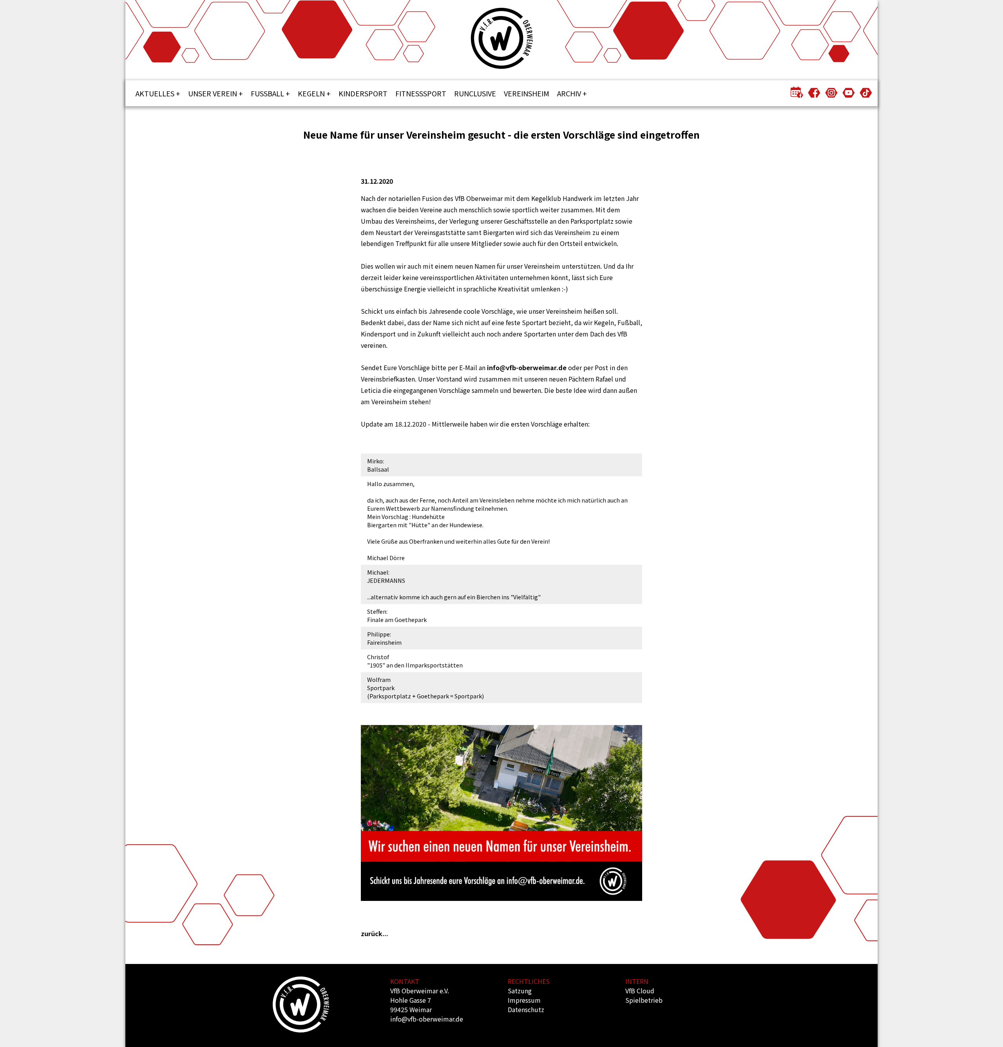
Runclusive (475, 93)
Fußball (267, 93)
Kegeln (311, 93)
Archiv (569, 93)
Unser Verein (212, 93)
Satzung (520, 990)
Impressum (524, 1000)
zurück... (374, 933)
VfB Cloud (639, 990)
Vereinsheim (526, 93)
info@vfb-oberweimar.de (527, 367)
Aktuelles (155, 93)
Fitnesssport (420, 93)
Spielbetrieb (644, 1000)
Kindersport (363, 93)
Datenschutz (526, 1009)
